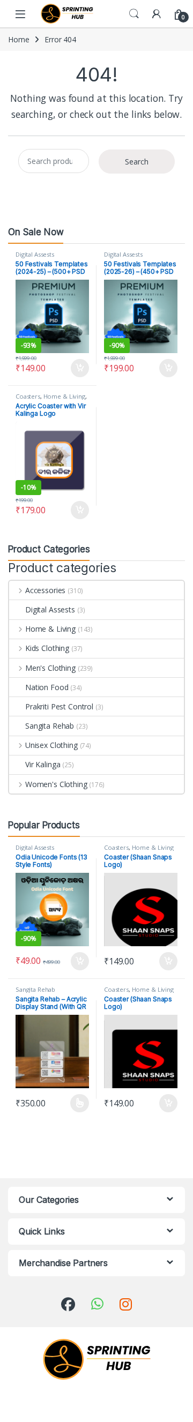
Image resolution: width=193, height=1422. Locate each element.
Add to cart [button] (80, 368)
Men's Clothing (50, 668)
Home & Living (64, 396)
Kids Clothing (47, 648)
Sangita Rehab (49, 726)
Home (18, 39)
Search (134, 14)
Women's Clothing (56, 784)
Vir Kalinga (42, 764)
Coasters (28, 396)
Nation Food (46, 687)
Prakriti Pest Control (59, 706)
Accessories (45, 590)
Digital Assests (35, 254)
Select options (76, 1103)
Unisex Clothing (51, 745)
